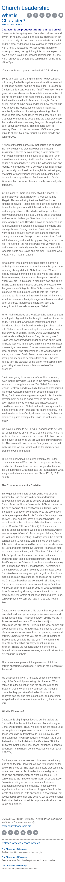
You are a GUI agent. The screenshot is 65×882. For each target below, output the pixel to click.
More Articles (32, 843)
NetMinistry (49, 881)
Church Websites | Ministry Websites (26, 881)
